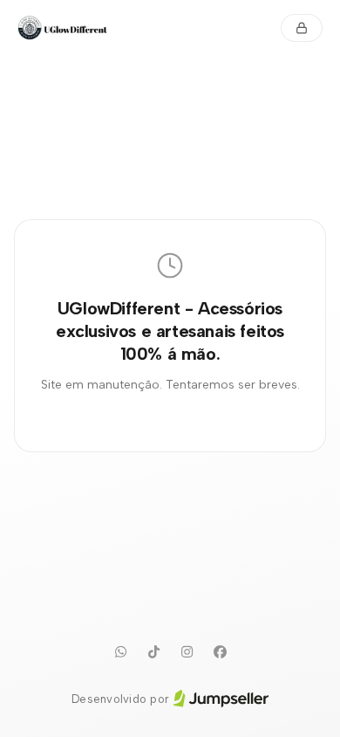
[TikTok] (153, 652)
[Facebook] (219, 652)
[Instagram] (186, 652)
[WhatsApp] (120, 652)
